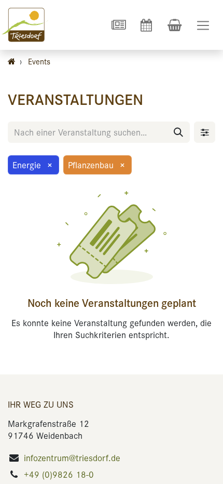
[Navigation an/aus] (203, 25)
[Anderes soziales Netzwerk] (118, 24)
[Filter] (204, 132)
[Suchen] (178, 132)
